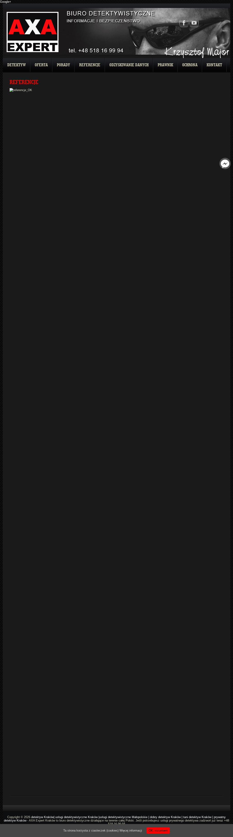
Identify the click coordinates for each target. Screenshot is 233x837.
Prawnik (165, 65)
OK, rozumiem (158, 830)
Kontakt (214, 65)
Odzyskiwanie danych (129, 65)
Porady (63, 65)
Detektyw (16, 65)
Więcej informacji (130, 830)
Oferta (41, 65)
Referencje (89, 65)
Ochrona (190, 65)
